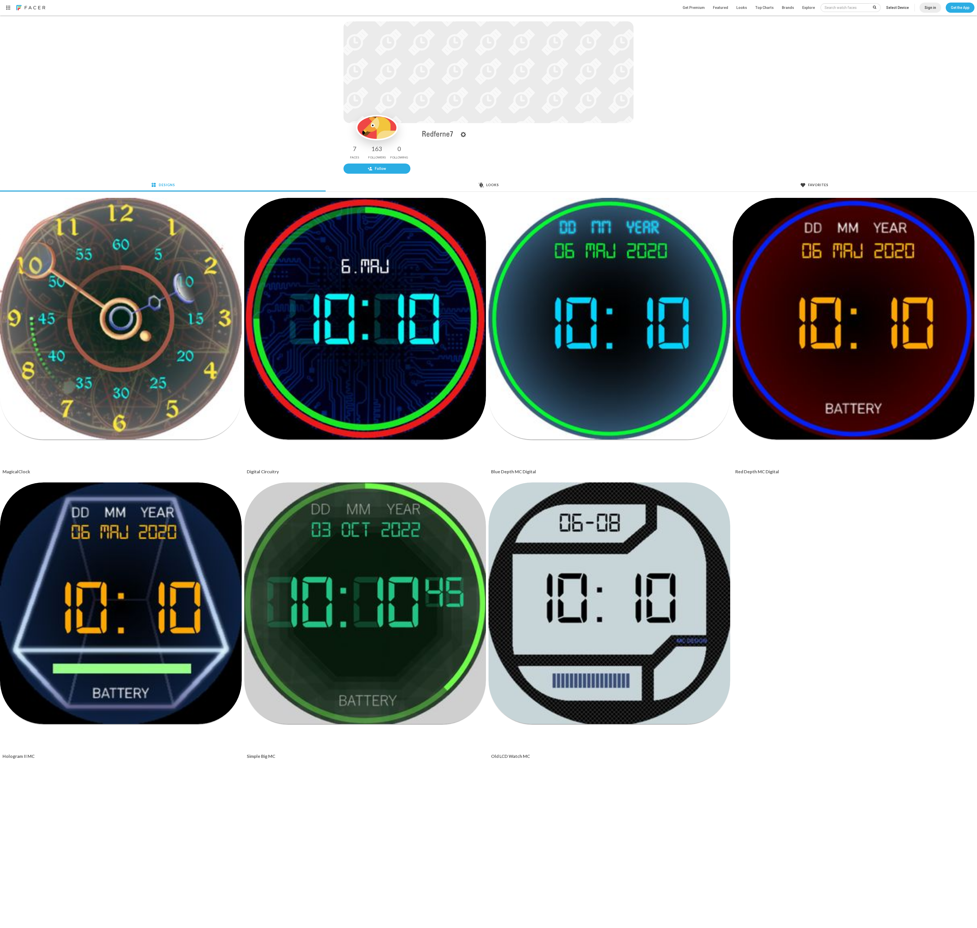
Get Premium (694, 8)
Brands (788, 8)
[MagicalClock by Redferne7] (121, 318)
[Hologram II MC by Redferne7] (121, 603)
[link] (30, 7)
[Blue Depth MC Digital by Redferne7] (609, 318)
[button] (960, 8)
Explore (808, 8)
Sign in (930, 8)
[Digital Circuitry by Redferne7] (365, 318)
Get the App (960, 8)
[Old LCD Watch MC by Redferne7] (609, 603)
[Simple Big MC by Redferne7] (365, 603)
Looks (741, 8)
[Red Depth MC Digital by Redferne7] (853, 318)
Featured (720, 8)
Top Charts (764, 8)
